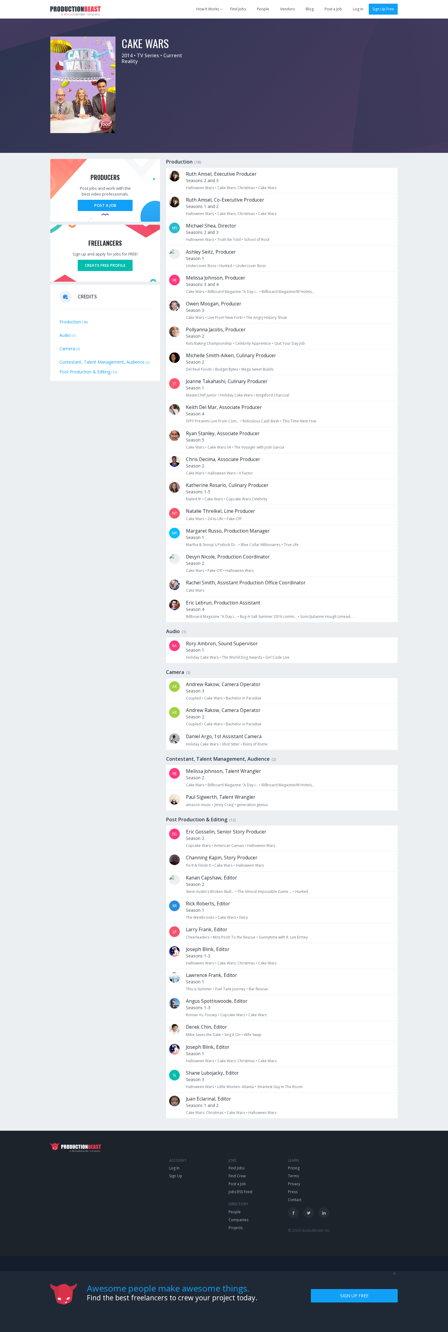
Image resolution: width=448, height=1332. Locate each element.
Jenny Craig (223, 804)
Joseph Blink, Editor (207, 949)
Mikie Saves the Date (203, 1034)
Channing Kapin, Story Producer (222, 858)
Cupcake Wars (198, 845)
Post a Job (333, 9)
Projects (236, 1227)
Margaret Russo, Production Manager (228, 531)
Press (292, 1191)
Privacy (294, 1183)
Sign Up (175, 1176)
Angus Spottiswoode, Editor (216, 1001)
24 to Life (215, 518)
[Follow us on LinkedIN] (323, 1212)
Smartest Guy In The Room (280, 1086)
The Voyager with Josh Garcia (259, 447)
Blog (310, 9)
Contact (294, 1199)
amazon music (198, 804)
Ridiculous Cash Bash (261, 421)
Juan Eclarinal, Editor (208, 1099)
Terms (293, 1176)
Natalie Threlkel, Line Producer (220, 511)
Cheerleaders (197, 937)
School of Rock (256, 239)
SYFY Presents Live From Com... (212, 421)
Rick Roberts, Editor (208, 903)
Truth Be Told (229, 239)
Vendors (287, 9)
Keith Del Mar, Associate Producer (224, 407)
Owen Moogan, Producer (213, 304)
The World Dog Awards (242, 657)
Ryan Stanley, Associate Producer (223, 433)
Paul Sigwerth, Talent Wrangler (220, 797)
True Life (291, 544)
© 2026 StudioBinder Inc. (309, 1230)
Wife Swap (252, 1034)
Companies (238, 1219)
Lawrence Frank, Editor (211, 975)
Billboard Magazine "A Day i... (233, 291)
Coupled (193, 698)
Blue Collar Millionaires (260, 544)
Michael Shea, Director (211, 226)
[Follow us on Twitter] (308, 1212)
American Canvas (229, 845)
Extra (243, 917)
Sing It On (232, 1034)
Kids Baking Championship (209, 343)
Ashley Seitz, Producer (211, 252)
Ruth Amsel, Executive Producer (221, 174)
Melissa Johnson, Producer (215, 278)
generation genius (252, 804)
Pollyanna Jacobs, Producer (216, 329)
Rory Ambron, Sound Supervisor (222, 643)
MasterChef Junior (201, 395)
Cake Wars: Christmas (236, 187)
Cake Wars (267, 187)
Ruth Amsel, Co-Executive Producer (225, 200)
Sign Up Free (383, 9)
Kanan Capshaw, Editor (211, 878)
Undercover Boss (201, 265)
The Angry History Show (266, 317)
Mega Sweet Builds (257, 369)
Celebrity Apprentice (253, 343)
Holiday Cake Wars (236, 395)
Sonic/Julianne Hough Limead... (326, 616)
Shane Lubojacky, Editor (212, 1073)
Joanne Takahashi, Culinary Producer (227, 381)
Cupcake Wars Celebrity (246, 499)
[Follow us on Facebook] (293, 1212)
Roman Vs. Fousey (201, 1014)
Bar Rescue (258, 989)
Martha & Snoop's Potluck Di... (211, 544)
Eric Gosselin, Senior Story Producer (226, 832)
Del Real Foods (199, 369)
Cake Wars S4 (219, 447)
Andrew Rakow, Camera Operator (223, 684)
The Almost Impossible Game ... (264, 891)
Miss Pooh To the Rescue (234, 937)
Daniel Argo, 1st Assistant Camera (223, 736)
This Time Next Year (300, 421)
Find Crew (237, 1176)
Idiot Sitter (231, 744)
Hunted (225, 265)
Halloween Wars (200, 187)
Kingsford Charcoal (272, 395)
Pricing (294, 1168)
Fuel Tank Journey (230, 989)
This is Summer (199, 989)
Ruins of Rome (255, 744)
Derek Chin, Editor (206, 1027)
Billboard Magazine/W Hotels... (288, 291)
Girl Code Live (277, 657)
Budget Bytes (226, 369)
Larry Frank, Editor (206, 929)
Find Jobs (238, 9)
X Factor (246, 473)
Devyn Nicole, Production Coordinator (228, 557)
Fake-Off (234, 518)
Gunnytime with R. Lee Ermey (283, 937)
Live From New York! (225, 317)
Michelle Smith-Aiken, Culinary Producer (231, 355)
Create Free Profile (105, 265)
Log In (174, 1168)
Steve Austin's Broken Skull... (210, 891)
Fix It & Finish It (198, 865)
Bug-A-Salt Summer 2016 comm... (268, 616)
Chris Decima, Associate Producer (223, 459)
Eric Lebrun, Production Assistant (223, 603)
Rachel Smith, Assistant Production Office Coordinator (246, 583)
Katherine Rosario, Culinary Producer (227, 485)
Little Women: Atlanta (235, 1086)
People (263, 9)
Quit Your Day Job (289, 343)
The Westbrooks (200, 917)
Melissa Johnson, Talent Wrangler (223, 771)
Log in (358, 9)
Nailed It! (193, 499)
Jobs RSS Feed (240, 1191)
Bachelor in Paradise (243, 698)
